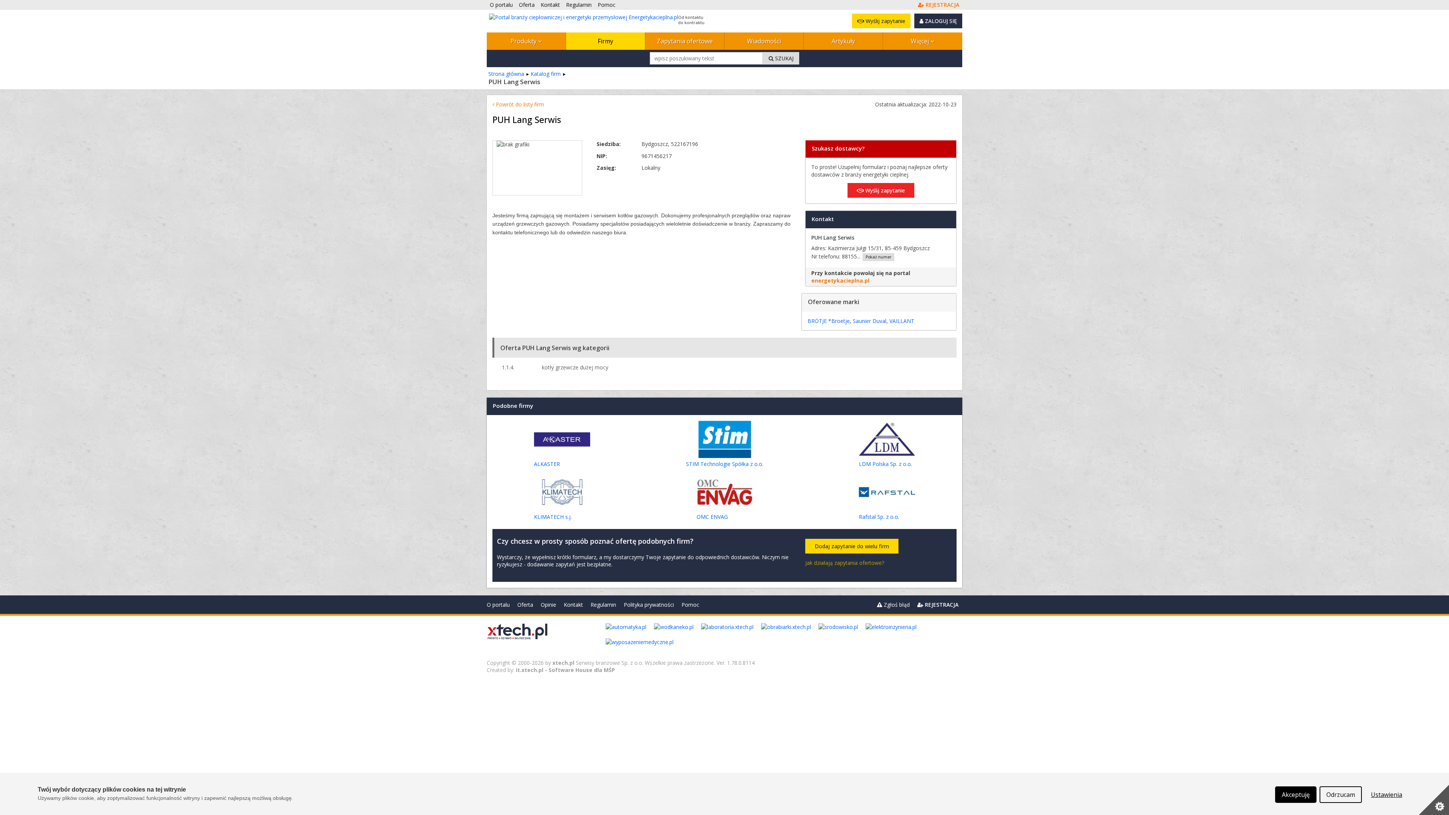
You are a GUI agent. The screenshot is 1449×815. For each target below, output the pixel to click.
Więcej (921, 41)
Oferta (525, 604)
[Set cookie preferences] (1434, 800)
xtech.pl (563, 662)
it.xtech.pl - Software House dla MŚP (565, 670)
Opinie (548, 604)
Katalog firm (546, 73)
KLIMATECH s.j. (553, 516)
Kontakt (573, 604)
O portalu (498, 604)
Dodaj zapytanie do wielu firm (852, 546)
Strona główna (506, 73)
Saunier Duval (869, 320)
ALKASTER (547, 463)
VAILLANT (901, 320)
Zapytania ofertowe (685, 41)
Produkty (524, 41)
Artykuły (843, 41)
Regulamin (603, 604)
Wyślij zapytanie (884, 21)
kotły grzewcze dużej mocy (575, 367)
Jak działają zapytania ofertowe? (844, 562)
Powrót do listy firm (519, 104)
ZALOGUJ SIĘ (940, 21)
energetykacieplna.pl (840, 280)
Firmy (605, 41)
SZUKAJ (784, 58)
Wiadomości (764, 41)
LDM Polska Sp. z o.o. (885, 463)
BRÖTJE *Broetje (829, 320)
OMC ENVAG (712, 516)
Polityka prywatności (649, 604)
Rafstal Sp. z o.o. (879, 516)
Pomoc (690, 604)
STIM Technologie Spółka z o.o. (724, 463)
